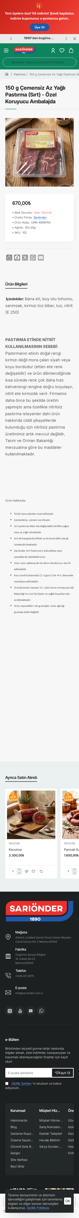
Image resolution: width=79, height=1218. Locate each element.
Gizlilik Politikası (38, 1208)
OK (67, 1201)
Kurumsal (18, 1110)
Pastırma (19, 74)
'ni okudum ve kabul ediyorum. (33, 1086)
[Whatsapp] (41, 1010)
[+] (19, 869)
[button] (11, 38)
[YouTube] (20, 1010)
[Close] (74, 38)
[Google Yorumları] (30, 1010)
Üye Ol (40, 27)
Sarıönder (40, 217)
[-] (19, 873)
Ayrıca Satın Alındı (21, 777)
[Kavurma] (31, 815)
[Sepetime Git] (71, 50)
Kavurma (15, 849)
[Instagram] (9, 1010)
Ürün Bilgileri (16, 284)
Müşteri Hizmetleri (51, 1110)
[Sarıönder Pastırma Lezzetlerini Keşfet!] (70, 62)
